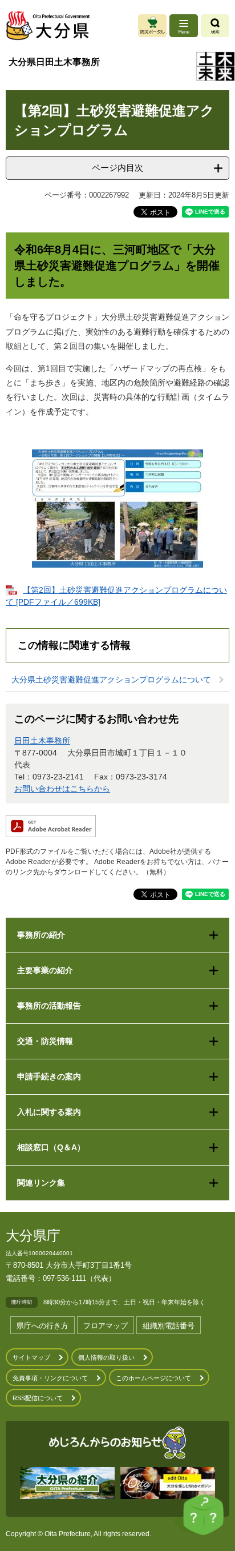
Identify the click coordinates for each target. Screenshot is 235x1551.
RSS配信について (38, 1398)
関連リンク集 (41, 1182)
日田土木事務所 (42, 740)
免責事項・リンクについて (50, 1378)
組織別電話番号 (169, 1325)
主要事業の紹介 (45, 970)
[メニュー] (183, 25)
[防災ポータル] (152, 25)
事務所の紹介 (41, 934)
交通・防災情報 (45, 1041)
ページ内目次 (117, 167)
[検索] (215, 25)
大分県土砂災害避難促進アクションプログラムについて (111, 679)
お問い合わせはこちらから (62, 788)
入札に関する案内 (49, 1111)
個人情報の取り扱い (106, 1357)
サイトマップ (31, 1357)
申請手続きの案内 (49, 1076)
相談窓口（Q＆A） (51, 1147)
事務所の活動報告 (49, 1005)
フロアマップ (105, 1325)
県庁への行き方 (42, 1325)
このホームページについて (153, 1378)
